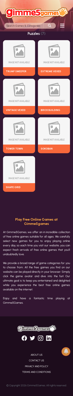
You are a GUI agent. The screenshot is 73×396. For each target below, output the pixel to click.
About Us (37, 354)
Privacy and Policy (36, 366)
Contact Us (36, 360)
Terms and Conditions (36, 372)
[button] (66, 350)
